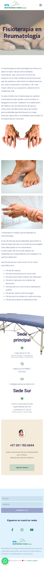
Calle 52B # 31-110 (22, 353)
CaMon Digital (32, 560)
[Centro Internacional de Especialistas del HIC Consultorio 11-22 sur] (22, 398)
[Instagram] (22, 530)
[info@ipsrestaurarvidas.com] (22, 379)
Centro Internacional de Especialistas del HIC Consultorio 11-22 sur (22, 407)
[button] (5, 561)
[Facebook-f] (12, 530)
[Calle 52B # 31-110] (22, 348)
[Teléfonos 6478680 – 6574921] (22, 363)
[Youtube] (31, 530)
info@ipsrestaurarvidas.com (22, 384)
